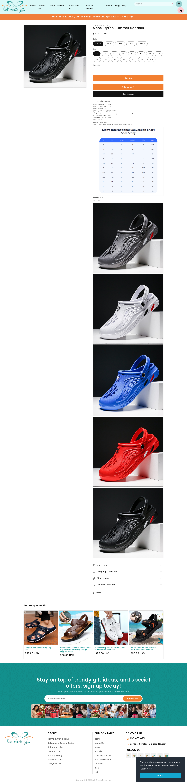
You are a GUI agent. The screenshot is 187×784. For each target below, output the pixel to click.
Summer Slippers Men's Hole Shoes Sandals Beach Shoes (110, 649)
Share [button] (98, 593)
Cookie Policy (55, 751)
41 (150, 53)
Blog (117, 5)
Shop (52, 5)
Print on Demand (90, 7)
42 (158, 53)
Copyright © (54, 763)
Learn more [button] (146, 769)
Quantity (96, 65)
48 (142, 59)
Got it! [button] (160, 775)
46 (124, 59)
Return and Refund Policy (61, 743)
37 (114, 53)
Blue (109, 43)
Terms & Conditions (58, 739)
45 (115, 59)
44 (106, 59)
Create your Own (73, 7)
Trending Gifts (55, 759)
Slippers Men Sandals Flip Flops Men (39, 649)
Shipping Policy (56, 747)
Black (98, 43)
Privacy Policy (55, 755)
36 (105, 53)
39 (132, 53)
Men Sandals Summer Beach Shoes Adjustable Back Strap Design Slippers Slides (75, 649)
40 (141, 53)
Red (131, 43)
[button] (128, 565)
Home (33, 5)
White (142, 43)
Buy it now (128, 94)
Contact (108, 5)
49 (151, 59)
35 (97, 53)
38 (123, 53)
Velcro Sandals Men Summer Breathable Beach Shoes (143, 649)
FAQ (124, 5)
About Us (42, 7)
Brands (60, 5)
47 (133, 59)
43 (97, 59)
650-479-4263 (138, 738)
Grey (120, 43)
